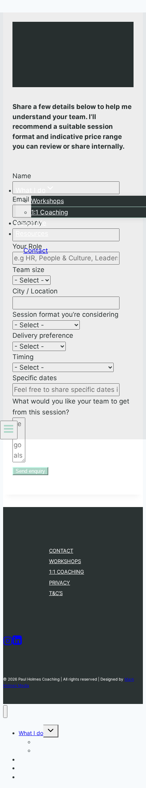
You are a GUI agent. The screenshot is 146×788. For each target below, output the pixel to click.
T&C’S (56, 593)
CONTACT (61, 551)
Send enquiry (30, 471)
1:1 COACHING (66, 572)
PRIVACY (59, 582)
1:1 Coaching (49, 212)
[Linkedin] (17, 643)
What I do (31, 733)
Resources (32, 233)
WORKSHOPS (65, 561)
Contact (35, 250)
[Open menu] (9, 430)
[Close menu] (5, 711)
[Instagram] (7, 643)
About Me (31, 223)
